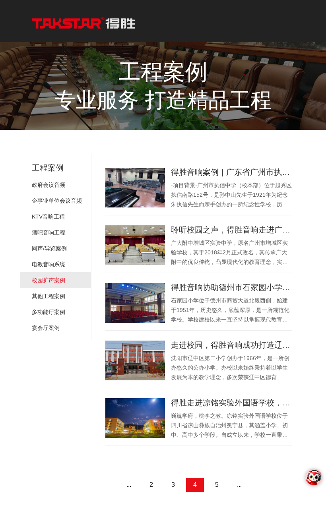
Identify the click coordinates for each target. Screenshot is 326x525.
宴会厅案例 (46, 328)
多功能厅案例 (48, 312)
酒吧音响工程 (48, 232)
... (128, 484)
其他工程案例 (48, 296)
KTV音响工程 (48, 216)
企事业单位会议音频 (57, 201)
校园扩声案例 (48, 280)
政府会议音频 (48, 185)
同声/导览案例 (49, 248)
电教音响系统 (48, 264)
